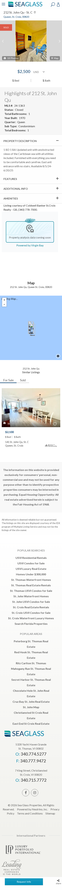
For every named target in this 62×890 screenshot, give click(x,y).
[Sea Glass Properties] (24, 6)
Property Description (20, 140)
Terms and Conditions (30, 813)
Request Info (24, 881)
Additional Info (15, 188)
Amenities (10, 198)
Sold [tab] (23, 380)
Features (10, 178)
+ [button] (4, 300)
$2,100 (9, 431)
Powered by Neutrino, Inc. (32, 809)
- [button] (4, 304)
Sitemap (50, 813)
